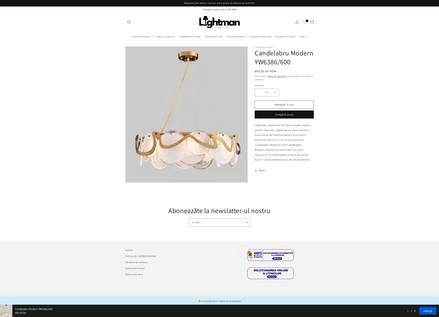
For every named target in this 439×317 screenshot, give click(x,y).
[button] (129, 22)
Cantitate (259, 85)
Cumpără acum (284, 114)
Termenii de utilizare (136, 262)
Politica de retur (134, 274)
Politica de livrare (135, 268)
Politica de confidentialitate (140, 256)
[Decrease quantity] (408, 311)
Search (129, 250)
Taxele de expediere (276, 76)
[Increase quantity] (415, 311)
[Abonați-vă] (246, 222)
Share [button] (262, 170)
